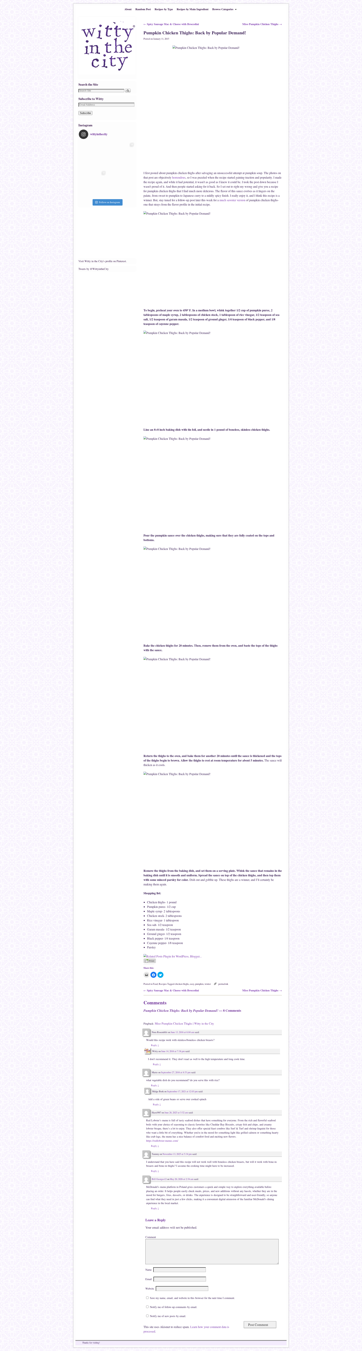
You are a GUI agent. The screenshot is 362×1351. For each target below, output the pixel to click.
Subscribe (85, 113)
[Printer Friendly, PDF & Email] (149, 962)
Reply (155, 1045)
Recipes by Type (164, 9)
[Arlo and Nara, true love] (121, 183)
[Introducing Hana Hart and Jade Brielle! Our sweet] (121, 155)
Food (155, 984)
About (128, 9)
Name (148, 1269)
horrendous (179, 177)
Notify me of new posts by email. (168, 1316)
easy (192, 984)
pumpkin (199, 984)
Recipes (163, 984)
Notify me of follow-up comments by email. (173, 1307)
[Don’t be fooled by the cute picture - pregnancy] (93, 155)
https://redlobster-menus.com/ (162, 1140)
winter (208, 984)
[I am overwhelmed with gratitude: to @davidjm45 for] (93, 183)
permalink (223, 984)
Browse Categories (221, 10)
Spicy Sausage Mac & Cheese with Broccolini (171, 24)
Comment (150, 1237)
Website (149, 1288)
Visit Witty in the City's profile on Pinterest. (102, 261)
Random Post (143, 9)
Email (148, 1279)
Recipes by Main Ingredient (193, 9)
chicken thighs (182, 984)
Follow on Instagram (109, 202)
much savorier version (232, 200)
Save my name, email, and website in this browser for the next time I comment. (192, 1298)
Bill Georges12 (159, 1179)
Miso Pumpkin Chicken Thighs (262, 24)
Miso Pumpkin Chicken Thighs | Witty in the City (184, 1023)
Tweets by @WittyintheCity (93, 269)
